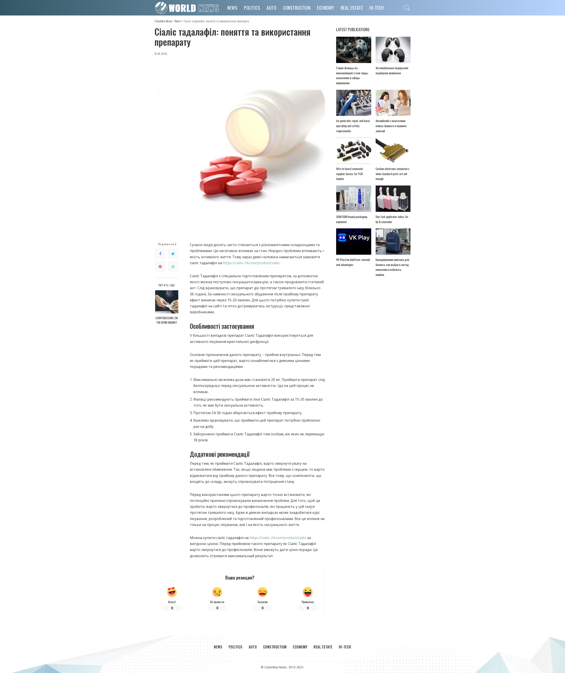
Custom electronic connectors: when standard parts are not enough (393, 173)
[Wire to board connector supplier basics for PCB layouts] (353, 151)
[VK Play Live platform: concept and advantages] (353, 241)
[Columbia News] (187, 7)
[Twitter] (173, 254)
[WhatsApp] (173, 267)
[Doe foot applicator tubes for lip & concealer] (393, 198)
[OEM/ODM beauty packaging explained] (353, 198)
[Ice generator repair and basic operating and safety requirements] (353, 103)
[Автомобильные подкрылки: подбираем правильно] (393, 50)
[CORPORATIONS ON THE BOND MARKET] (166, 302)
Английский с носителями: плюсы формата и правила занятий (391, 126)
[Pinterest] (160, 267)
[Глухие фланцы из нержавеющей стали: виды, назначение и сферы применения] (353, 50)
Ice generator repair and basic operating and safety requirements (353, 126)
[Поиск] (407, 7)
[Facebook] (160, 254)
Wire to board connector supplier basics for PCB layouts (349, 173)
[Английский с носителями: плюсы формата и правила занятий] (393, 103)
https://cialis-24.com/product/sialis (251, 262)
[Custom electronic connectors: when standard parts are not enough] (393, 151)
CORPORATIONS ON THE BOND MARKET (167, 320)
